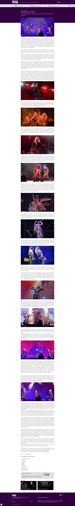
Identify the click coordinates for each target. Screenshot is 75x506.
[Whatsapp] (44, 474)
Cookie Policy (31, 501)
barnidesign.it (19, 504)
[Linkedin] (47, 474)
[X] (48, 474)
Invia (61, 499)
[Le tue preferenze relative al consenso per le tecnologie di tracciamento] (1, 504)
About (21, 501)
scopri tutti (73, 6)
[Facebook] (45, 474)
